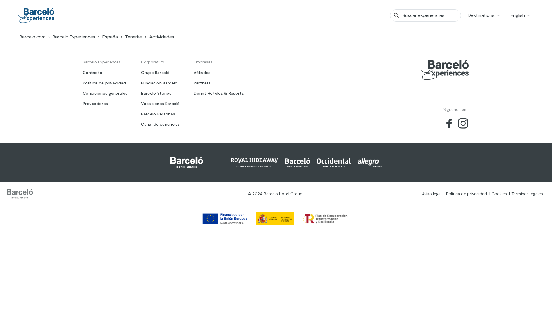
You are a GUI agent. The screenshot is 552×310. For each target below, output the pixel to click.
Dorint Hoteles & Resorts (219, 93)
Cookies (499, 193)
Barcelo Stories (156, 93)
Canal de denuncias (160, 124)
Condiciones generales (105, 93)
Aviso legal (432, 193)
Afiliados (202, 72)
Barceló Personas (158, 114)
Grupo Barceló (155, 72)
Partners (202, 83)
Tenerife (133, 37)
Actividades (161, 37)
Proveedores (95, 103)
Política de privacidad (104, 83)
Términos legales (527, 193)
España (110, 37)
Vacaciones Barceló (160, 103)
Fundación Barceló (159, 83)
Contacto (92, 72)
